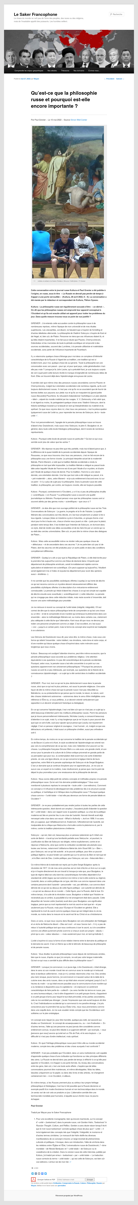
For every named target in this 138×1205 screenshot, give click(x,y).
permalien (62, 1185)
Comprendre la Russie (71, 1183)
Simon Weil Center (79, 119)
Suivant (120, 78)
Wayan (36, 78)
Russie (99, 1183)
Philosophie (91, 1183)
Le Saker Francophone (35, 14)
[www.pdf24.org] (33, 1179)
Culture (83, 1183)
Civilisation (57, 1183)
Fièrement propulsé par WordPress (69, 1195)
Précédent (109, 78)
